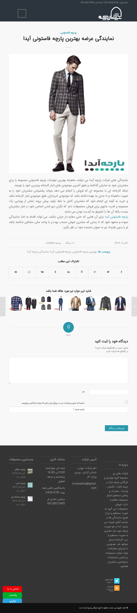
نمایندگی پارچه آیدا (38, 252)
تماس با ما (13, 589)
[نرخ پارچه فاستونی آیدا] (31, 303)
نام (83, 392)
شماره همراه (78, 409)
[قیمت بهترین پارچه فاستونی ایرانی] (75, 303)
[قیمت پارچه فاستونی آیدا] (105, 303)
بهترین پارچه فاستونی (84, 252)
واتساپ (13, 595)
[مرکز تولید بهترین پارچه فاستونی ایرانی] (46, 303)
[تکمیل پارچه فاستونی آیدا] (61, 303)
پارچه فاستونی (68, 33)
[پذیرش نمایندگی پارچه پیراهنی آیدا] (16, 303)
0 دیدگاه (69, 243)
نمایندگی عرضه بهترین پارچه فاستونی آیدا (68, 38)
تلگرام (13, 601)
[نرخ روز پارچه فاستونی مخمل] (134, 306)
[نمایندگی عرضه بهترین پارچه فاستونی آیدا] (68, 113)
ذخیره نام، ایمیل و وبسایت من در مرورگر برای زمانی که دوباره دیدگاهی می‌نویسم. (52, 403)
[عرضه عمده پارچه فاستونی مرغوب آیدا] (90, 303)
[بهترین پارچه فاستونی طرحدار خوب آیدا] (120, 303)
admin (50, 243)
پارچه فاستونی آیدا (116, 217)
